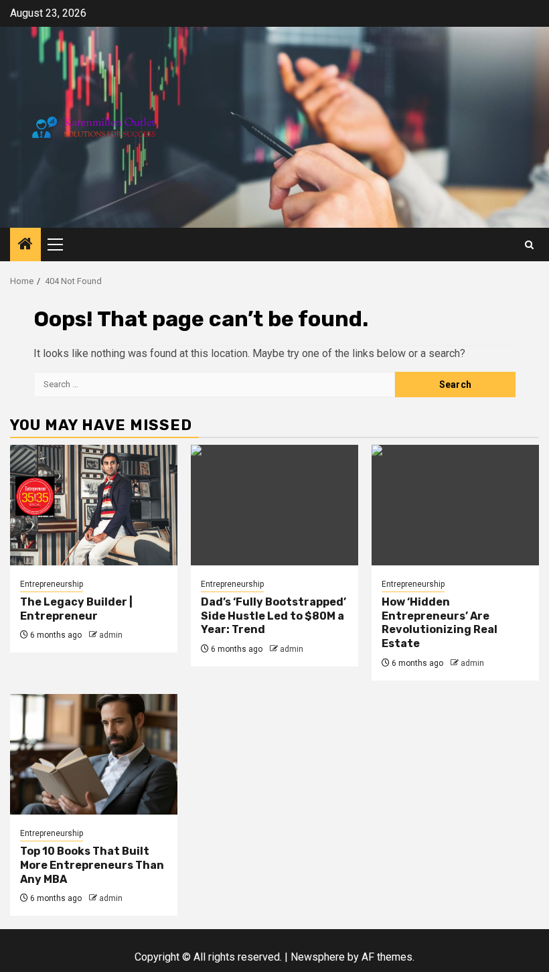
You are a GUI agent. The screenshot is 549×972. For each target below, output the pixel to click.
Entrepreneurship (51, 584)
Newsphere (318, 957)
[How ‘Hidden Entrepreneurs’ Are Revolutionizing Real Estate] (455, 505)
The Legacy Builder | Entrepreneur (76, 609)
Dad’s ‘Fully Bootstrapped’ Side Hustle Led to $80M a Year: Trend (273, 616)
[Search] (529, 245)
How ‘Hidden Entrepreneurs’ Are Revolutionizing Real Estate (439, 623)
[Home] (25, 245)
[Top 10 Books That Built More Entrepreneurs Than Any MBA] (93, 754)
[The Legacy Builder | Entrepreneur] (93, 505)
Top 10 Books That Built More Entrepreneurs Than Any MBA (92, 865)
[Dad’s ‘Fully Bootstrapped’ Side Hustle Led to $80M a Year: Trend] (274, 505)
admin (111, 635)
